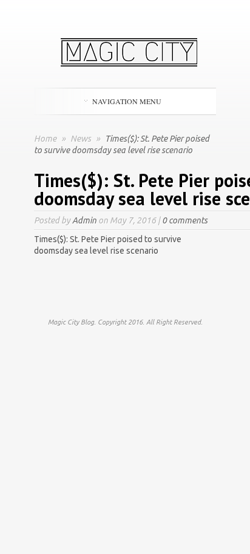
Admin (84, 220)
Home (45, 138)
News (81, 138)
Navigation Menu (126, 101)
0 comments (185, 220)
